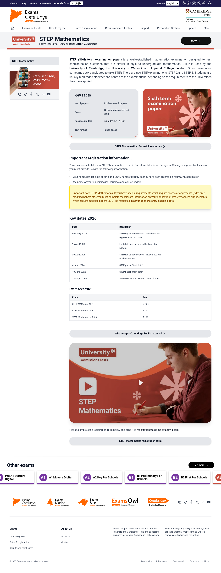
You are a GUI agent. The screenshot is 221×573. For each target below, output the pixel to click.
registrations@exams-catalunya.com (158, 429)
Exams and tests (32, 28)
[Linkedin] (204, 3)
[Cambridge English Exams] (29, 15)
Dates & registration (86, 28)
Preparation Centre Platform (59, 3)
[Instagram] (184, 3)
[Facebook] (194, 3)
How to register (58, 28)
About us (14, 3)
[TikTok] (189, 3)
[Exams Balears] (91, 502)
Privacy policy (162, 561)
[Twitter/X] (199, 3)
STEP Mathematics (23, 61)
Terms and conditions (200, 561)
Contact (33, 3)
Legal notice (146, 561)
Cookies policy (179, 561)
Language (160, 3)
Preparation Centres (168, 28)
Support (144, 28)
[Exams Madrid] (58, 502)
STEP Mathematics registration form (140, 440)
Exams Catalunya (48, 44)
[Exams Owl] (125, 502)
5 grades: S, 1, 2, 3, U (114, 121)
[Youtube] (209, 3)
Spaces (192, 28)
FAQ (24, 3)
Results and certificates (118, 28)
